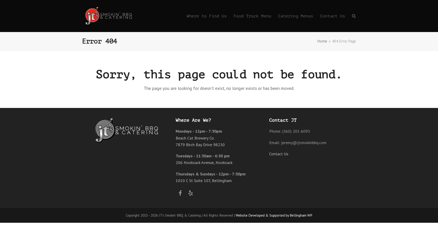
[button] (354, 16)
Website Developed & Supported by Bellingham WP (274, 215)
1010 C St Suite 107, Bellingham (204, 180)
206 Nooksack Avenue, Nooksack (204, 162)
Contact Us (278, 153)
